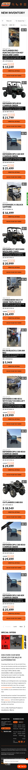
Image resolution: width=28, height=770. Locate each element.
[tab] (15, 722)
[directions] (20, 4)
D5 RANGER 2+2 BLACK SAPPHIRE (13, 206)
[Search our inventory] (13, 4)
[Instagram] (22, 742)
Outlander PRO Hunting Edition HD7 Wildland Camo (13, 52)
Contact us (7, 699)
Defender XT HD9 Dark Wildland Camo (13, 250)
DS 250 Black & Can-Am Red (14, 352)
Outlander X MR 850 (13, 502)
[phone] (17, 4)
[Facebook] (19, 742)
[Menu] (25, 4)
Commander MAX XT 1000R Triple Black (13, 301)
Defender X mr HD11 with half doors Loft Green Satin (14, 401)
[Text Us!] (22, 767)
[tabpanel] (19, 731)
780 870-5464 (7, 731)
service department (6, 687)
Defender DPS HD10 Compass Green (12, 104)
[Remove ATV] (13, 25)
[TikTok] (24, 742)
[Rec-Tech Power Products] (5, 4)
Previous (8, 626)
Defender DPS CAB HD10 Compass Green (14, 453)
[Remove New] (6, 25)
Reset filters (24, 25)
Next (21, 626)
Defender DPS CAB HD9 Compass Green (13, 155)
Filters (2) (8, 21)
